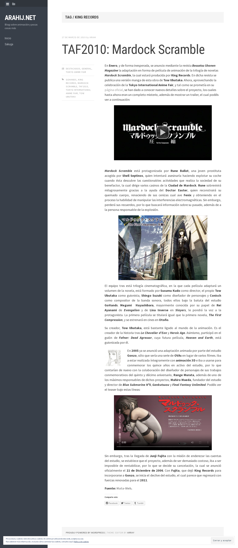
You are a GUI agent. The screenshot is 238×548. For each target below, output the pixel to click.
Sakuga (9, 44)
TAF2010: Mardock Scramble (133, 49)
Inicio (8, 38)
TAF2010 (83, 86)
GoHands (71, 79)
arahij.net (20, 18)
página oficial (114, 90)
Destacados (73, 68)
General (86, 68)
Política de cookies (81, 541)
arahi (93, 37)
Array (130, 532)
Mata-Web (123, 488)
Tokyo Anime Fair (76, 72)
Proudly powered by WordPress (85, 532)
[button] (162, 132)
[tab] (7, 4)
